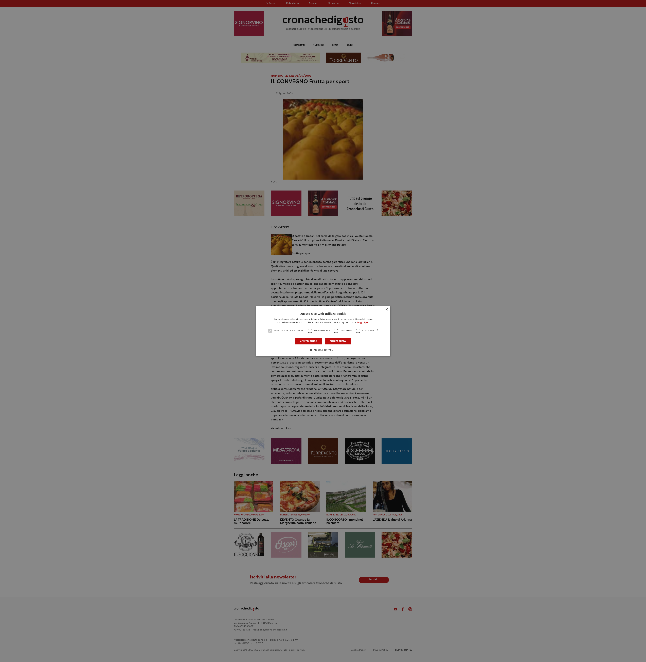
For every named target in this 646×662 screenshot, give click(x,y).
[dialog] (323, 331)
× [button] (386, 309)
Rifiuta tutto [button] (338, 341)
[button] (322, 350)
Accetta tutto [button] (308, 341)
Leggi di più (363, 323)
